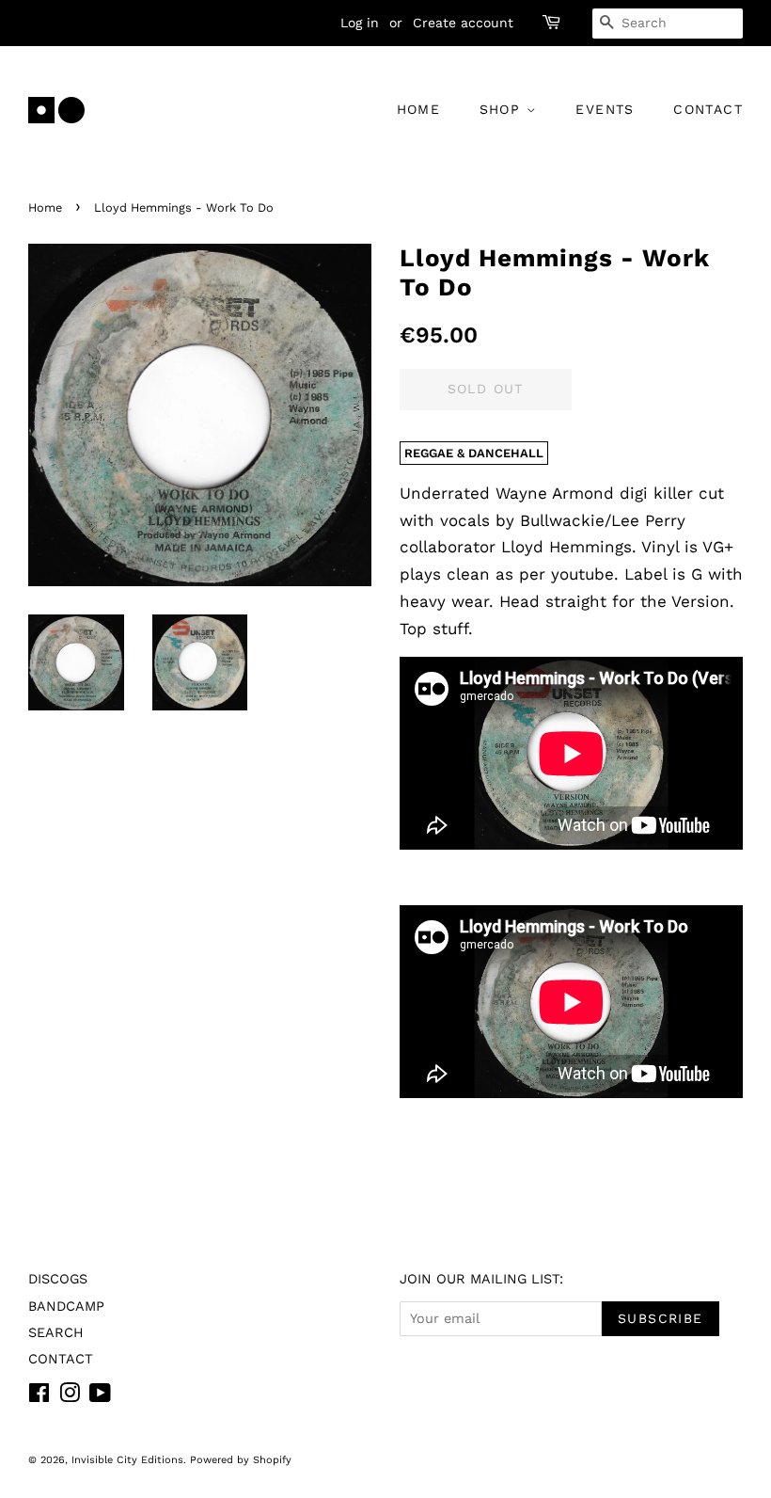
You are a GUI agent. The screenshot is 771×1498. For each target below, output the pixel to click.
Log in (359, 22)
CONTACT (708, 109)
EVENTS (604, 109)
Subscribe (660, 1318)
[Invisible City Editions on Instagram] (69, 1397)
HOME (419, 109)
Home (45, 207)
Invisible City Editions (127, 1460)
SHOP (503, 109)
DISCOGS (57, 1279)
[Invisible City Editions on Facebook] (39, 1397)
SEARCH (56, 1333)
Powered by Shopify (240, 1460)
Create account (463, 22)
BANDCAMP (66, 1307)
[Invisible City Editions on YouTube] (100, 1397)
